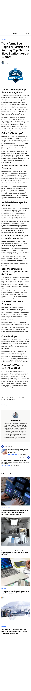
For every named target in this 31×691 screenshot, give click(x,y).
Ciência (3, 548)
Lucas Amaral (8, 62)
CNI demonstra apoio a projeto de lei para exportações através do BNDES (15, 592)
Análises (3, 39)
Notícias (3, 588)
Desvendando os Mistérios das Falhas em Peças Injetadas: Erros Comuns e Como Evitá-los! (15, 552)
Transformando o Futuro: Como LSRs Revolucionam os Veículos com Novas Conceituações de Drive (14, 631)
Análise (4, 404)
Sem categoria (5, 465)
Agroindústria (12, 454)
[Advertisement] (15, 15)
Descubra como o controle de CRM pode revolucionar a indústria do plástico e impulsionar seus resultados (14, 512)
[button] (2, 33)
